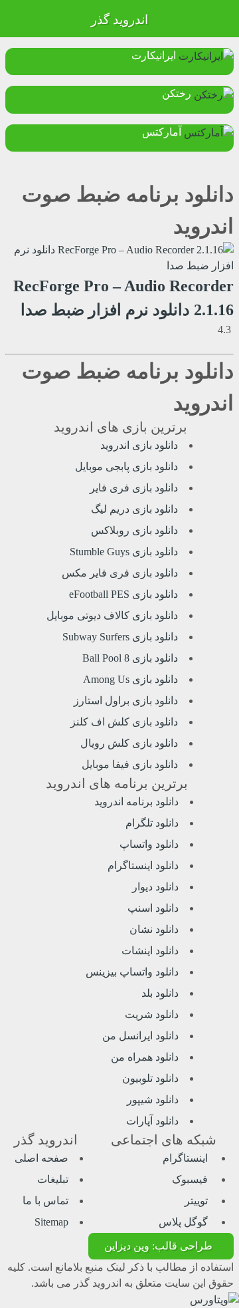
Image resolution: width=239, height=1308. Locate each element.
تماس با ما (45, 1200)
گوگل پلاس (184, 1222)
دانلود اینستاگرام (143, 865)
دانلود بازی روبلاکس (134, 530)
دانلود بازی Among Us (130, 679)
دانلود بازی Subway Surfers (120, 636)
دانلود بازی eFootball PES (123, 594)
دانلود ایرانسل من (140, 1035)
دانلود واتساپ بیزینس (132, 972)
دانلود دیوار (155, 886)
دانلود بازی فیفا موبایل (130, 764)
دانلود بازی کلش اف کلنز (124, 721)
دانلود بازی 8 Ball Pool (130, 658)
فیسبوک (191, 1179)
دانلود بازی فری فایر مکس (120, 573)
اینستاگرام (186, 1158)
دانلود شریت (152, 1014)
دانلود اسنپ (153, 908)
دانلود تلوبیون (150, 1078)
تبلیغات (52, 1179)
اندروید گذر (119, 20)
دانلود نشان (154, 929)
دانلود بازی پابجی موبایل (126, 466)
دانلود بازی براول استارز (126, 700)
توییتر (197, 1200)
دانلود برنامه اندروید (136, 801)
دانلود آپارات (152, 1120)
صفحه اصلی (41, 1158)
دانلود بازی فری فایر (134, 487)
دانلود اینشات (150, 950)
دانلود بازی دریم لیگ (134, 509)
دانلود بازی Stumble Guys (124, 551)
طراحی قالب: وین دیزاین (158, 1245)
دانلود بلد (160, 993)
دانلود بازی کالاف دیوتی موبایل (112, 615)
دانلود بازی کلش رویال (129, 743)
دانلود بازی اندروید (139, 445)
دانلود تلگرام (152, 823)
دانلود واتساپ (149, 844)
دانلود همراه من (145, 1057)
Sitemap (51, 1222)
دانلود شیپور (153, 1099)
